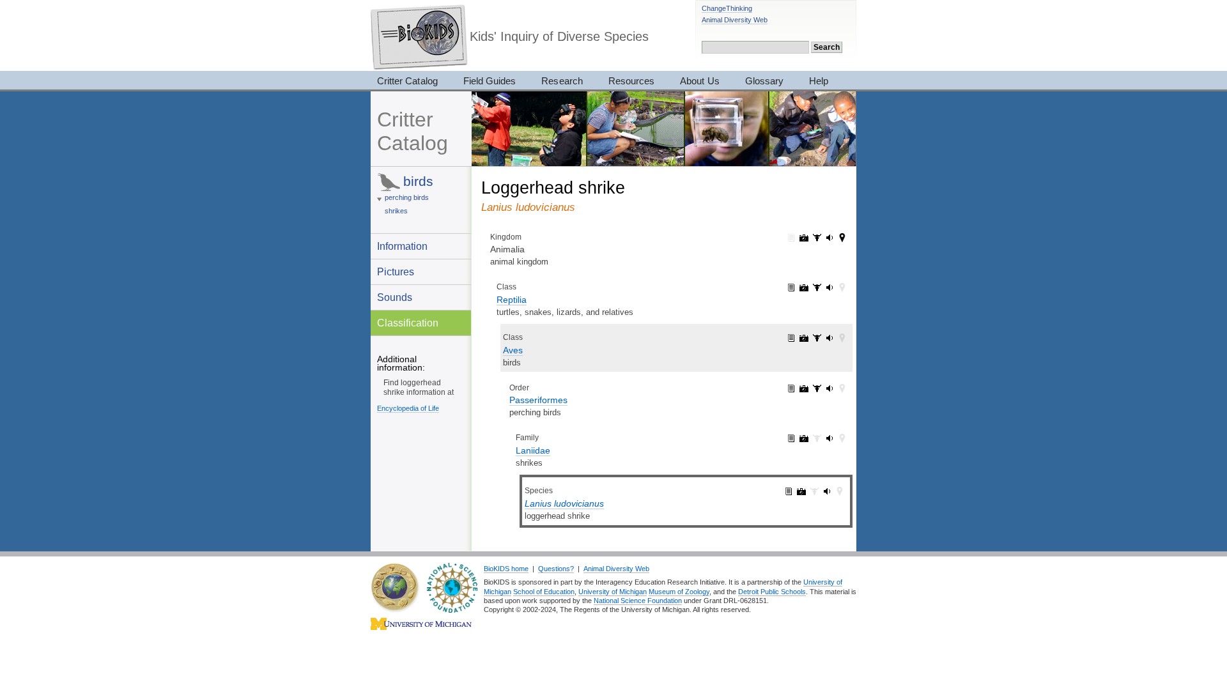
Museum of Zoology (679, 591)
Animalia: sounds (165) (829, 238)
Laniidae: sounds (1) (829, 438)
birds (418, 181)
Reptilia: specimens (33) (817, 287)
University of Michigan (612, 591)
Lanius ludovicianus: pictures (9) (801, 491)
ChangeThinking (727, 8)
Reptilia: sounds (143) (829, 287)
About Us (699, 80)
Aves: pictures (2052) (804, 338)
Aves (513, 350)
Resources (631, 80)
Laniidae (533, 450)
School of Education (544, 591)
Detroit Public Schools (772, 591)
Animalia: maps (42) (842, 238)
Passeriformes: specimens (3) (817, 388)
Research (561, 80)
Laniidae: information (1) (791, 438)
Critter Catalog (407, 80)
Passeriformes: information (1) (791, 388)
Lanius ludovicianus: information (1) (788, 491)
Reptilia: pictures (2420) (804, 287)
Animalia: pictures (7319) (804, 238)
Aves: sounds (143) (829, 338)
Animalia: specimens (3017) (817, 238)
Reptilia (512, 300)
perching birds (407, 197)
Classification (407, 322)
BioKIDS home (506, 568)
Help (818, 80)
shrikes (396, 211)
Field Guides (489, 80)
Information (402, 246)
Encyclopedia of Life (408, 408)
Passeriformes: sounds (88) (829, 388)
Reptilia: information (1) (791, 287)
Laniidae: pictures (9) (804, 438)
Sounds (394, 297)
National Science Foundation (638, 600)
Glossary (764, 80)
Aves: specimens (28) (817, 338)
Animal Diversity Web (735, 20)
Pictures (395, 271)
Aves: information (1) (791, 338)
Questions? (556, 568)
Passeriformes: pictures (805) (804, 388)
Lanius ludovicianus (564, 503)
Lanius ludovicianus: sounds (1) (827, 491)
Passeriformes (538, 400)
